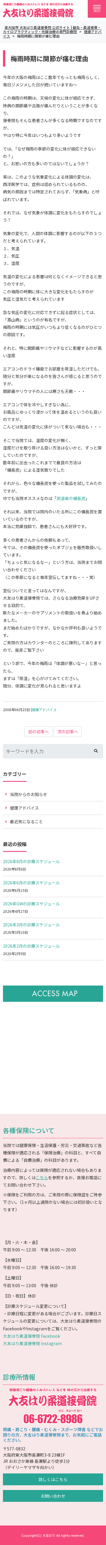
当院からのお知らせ (28, 794)
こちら (42, 1177)
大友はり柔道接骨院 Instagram (32, 1343)
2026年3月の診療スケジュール (31, 925)
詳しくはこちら (53, 1479)
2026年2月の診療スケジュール (31, 946)
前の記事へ (38, 732)
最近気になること (26, 821)
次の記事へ (67, 732)
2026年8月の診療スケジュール (31, 861)
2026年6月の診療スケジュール (31, 883)
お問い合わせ (53, 1496)
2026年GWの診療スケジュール (31, 904)
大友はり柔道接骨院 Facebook (31, 1336)
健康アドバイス (44, 709)
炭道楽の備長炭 (71, 498)
